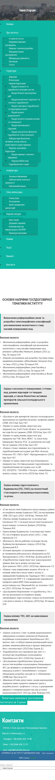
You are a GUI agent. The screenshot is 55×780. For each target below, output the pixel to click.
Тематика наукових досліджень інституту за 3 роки (21, 700)
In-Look (33, 758)
